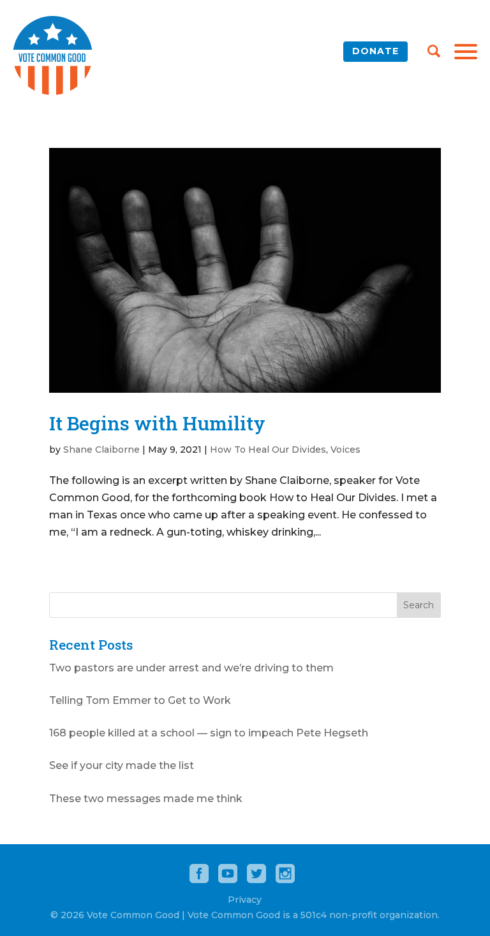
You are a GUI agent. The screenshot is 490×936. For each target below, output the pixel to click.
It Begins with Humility (157, 423)
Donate (375, 51)
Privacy (245, 899)
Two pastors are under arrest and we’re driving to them (191, 668)
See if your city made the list (121, 765)
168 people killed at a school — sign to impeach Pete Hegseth (208, 733)
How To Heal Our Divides (268, 449)
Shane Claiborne (101, 449)
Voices (345, 449)
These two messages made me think (145, 799)
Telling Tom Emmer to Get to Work (140, 700)
